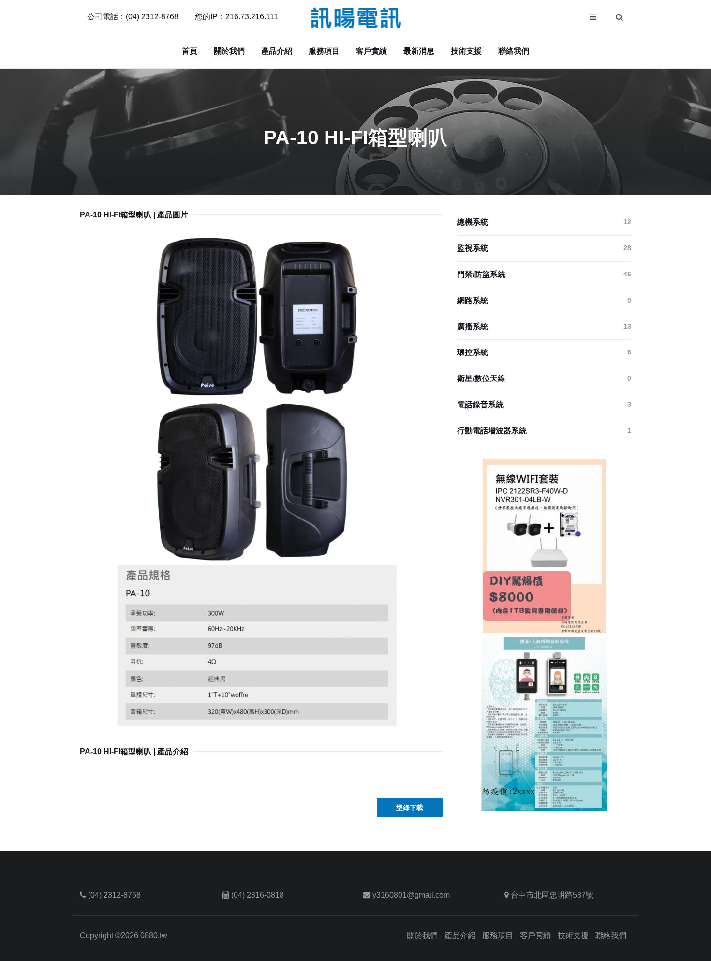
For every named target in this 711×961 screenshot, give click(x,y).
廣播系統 (544, 326)
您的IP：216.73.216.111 (236, 17)
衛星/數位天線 (544, 378)
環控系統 (544, 352)
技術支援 (466, 51)
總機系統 (544, 222)
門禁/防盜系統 (544, 274)
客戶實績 (371, 51)
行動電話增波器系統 (544, 431)
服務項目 (324, 51)
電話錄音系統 (544, 404)
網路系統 (544, 300)
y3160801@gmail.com (411, 895)
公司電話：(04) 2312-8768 (132, 17)
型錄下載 (409, 807)
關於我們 (229, 51)
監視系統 (544, 248)
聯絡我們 (513, 51)
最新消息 (418, 51)
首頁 (189, 51)
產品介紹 (276, 51)
